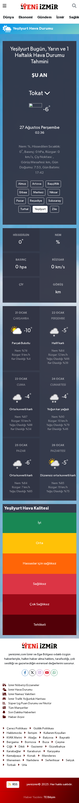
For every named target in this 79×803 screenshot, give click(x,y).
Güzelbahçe (57, 746)
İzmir (60, 17)
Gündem (44, 17)
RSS (14, 784)
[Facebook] (25, 672)
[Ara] (74, 6)
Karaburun (34, 751)
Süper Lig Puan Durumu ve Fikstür (29, 703)
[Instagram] (39, 672)
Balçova (48, 737)
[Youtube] (47, 672)
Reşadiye (36, 200)
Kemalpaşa (14, 755)
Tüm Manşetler (18, 707)
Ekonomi (26, 17)
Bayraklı (65, 737)
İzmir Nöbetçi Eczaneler (23, 685)
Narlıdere (33, 760)
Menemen (13, 760)
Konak (31, 755)
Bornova (30, 742)
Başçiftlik (53, 183)
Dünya (8, 17)
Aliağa (32, 737)
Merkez (38, 192)
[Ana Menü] (4, 6)
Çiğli (9, 746)
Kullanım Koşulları (55, 732)
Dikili (22, 746)
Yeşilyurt (40, 209)
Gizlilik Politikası (43, 728)
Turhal (24, 209)
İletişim (32, 732)
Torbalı (11, 764)
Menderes (49, 755)
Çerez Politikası (17, 728)
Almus (22, 183)
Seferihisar (52, 760)
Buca (46, 742)
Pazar (20, 200)
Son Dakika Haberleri (22, 712)
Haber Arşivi (16, 717)
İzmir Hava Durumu (20, 689)
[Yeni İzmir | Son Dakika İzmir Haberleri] (39, 5)
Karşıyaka (53, 751)
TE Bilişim (49, 797)
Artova (36, 183)
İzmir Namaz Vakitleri (21, 694)
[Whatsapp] (54, 672)
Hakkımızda (14, 732)
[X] (32, 672)
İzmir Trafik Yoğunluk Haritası (27, 698)
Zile (54, 209)
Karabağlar (14, 751)
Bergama (13, 742)
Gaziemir (37, 746)
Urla (24, 764)
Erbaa (23, 192)
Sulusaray (54, 200)
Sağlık (74, 17)
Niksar (54, 192)
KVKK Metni (14, 737)
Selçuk (70, 760)
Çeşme (60, 742)
